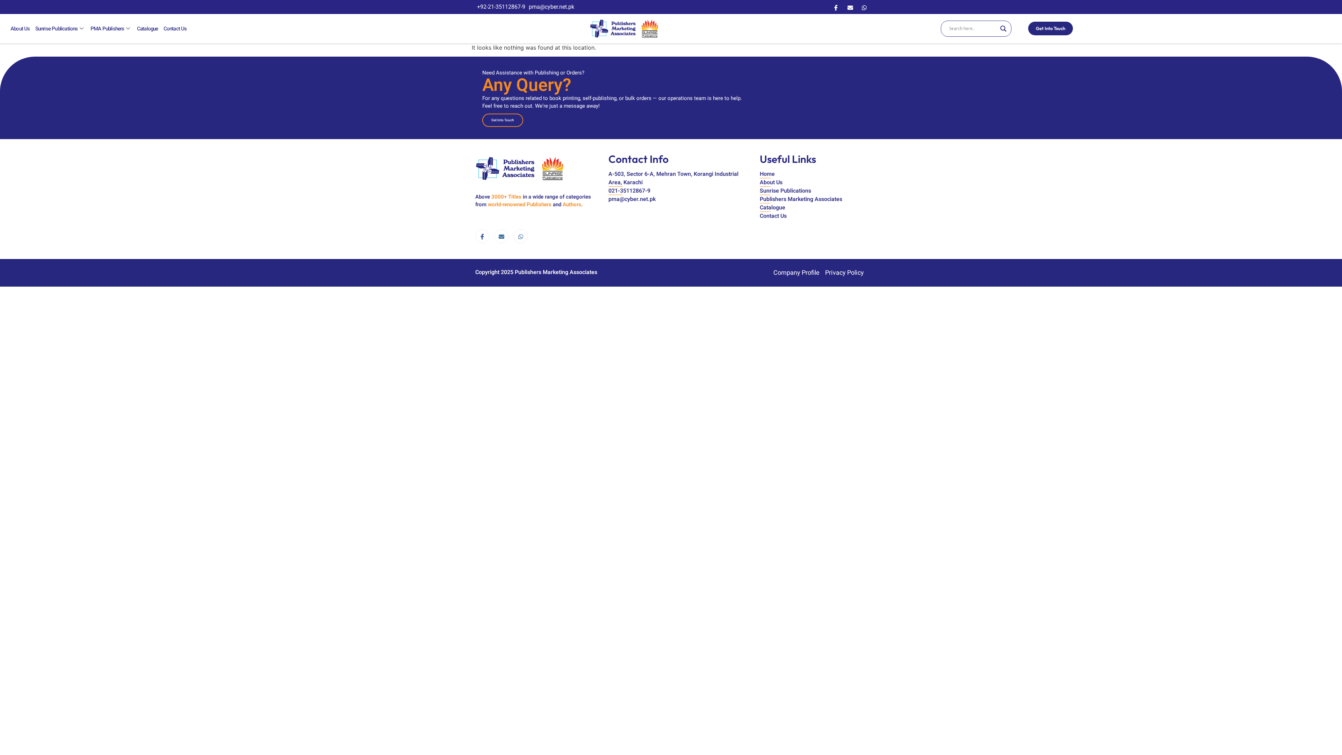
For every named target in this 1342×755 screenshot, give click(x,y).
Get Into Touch (1050, 28)
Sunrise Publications (56, 29)
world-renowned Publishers (519, 204)
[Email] (850, 7)
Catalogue (147, 29)
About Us (20, 29)
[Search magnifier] (1003, 29)
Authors (572, 204)
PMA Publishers (107, 29)
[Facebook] (836, 7)
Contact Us (175, 29)
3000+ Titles (506, 197)
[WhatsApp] (864, 7)
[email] (501, 236)
